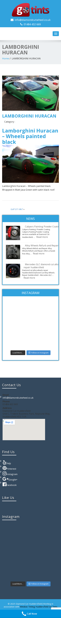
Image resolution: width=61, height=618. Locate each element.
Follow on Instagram (40, 352)
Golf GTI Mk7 (17, 209)
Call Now (32, 613)
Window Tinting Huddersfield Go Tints (38, 606)
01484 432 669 (32, 24)
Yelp (8, 463)
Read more (42, 237)
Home (5, 58)
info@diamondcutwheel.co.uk (33, 20)
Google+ (12, 479)
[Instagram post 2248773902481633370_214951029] (30, 324)
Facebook (11, 485)
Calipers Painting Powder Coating (43, 226)
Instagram (11, 474)
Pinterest (11, 468)
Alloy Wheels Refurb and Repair (41, 245)
